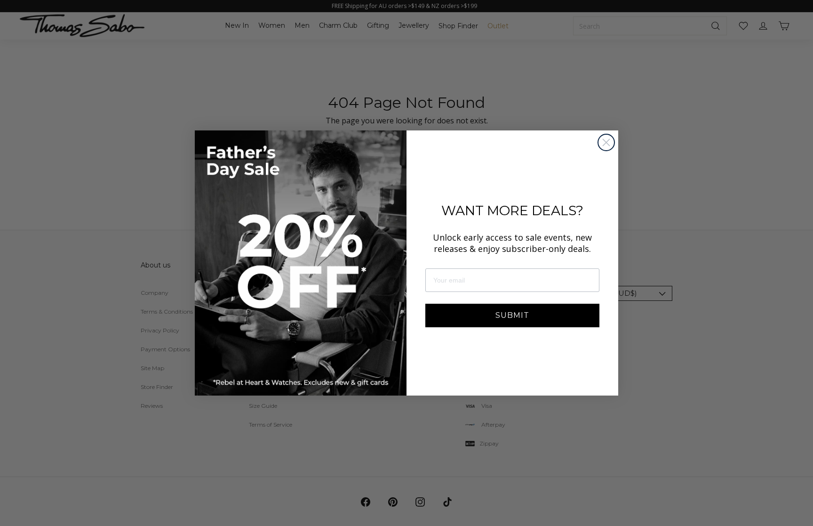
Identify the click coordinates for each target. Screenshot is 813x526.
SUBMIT (512, 315)
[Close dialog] (606, 142)
